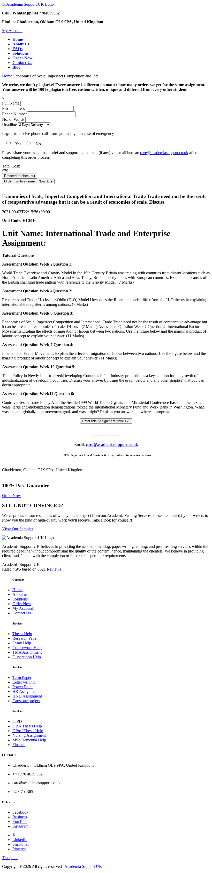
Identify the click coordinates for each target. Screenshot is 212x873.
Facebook (20, 812)
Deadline (9, 124)
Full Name (10, 103)
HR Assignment (25, 691)
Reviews (54, 569)
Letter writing (23, 682)
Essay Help (21, 643)
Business (19, 817)
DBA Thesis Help (27, 726)
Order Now (11, 495)
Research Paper (25, 638)
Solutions (20, 599)
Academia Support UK (83, 866)
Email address (13, 108)
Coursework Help (27, 647)
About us (19, 594)
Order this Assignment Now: (28, 181)
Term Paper (21, 677)
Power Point (22, 687)
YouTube (19, 821)
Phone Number (15, 114)
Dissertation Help (26, 657)
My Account (12, 30)
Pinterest (19, 849)
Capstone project (26, 701)
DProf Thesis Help (27, 730)
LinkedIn (19, 839)
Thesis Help (22, 633)
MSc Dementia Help (29, 740)
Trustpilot (10, 857)
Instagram (20, 826)
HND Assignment (27, 696)
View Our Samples (17, 529)
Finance (18, 744)
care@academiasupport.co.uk (164, 152)
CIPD (17, 721)
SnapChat (20, 844)
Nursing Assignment (29, 735)
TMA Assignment (27, 652)
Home (7, 76)
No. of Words (13, 119)
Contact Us (21, 613)
